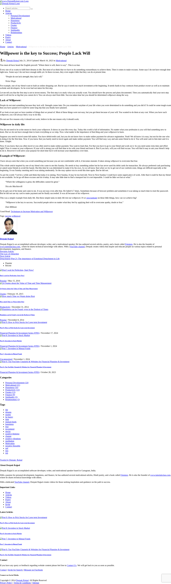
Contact (8, 42)
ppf (6, 448)
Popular (3, 281)
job (6, 453)
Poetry (8, 37)
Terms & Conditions (22, 583)
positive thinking (12, 434)
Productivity (16, 23)
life (6, 410)
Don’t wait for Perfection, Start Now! (12, 275)
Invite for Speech (15, 570)
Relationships (16, 32)
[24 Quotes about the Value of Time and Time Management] (25, 283)
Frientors (129, 244)
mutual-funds (10, 422)
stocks (8, 431)
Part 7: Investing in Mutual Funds (11, 354)
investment (9, 429)
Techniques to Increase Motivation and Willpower (32, 211)
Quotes (14, 25)
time (7, 419)
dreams (8, 412)
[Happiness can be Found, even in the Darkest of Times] (24, 309)
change (8, 436)
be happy (9, 417)
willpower (16, 216)
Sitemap (35, 583)
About (8, 40)
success (8, 216)
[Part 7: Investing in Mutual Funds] (15, 348)
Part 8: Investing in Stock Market (11, 341)
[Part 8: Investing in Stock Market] (15, 335)
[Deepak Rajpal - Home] (14, 1)
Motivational (16, 18)
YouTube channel (77, 246)
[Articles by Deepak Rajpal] (8, 234)
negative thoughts (12, 446)
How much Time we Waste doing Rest (12, 301)
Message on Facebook (33, 570)
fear (7, 426)
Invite (7, 504)
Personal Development (20, 16)
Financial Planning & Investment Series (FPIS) (19, 333)
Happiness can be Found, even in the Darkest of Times (17, 315)
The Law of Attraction (9, 252)
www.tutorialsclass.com (10, 246)
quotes (8, 414)
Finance (14, 28)
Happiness (15, 20)
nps (6, 451)
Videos (8, 35)
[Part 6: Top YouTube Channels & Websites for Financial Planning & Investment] (34, 361)
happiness (9, 424)
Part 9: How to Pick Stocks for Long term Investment (17, 328)
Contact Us (71, 565)
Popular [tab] (8, 263)
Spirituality (15, 30)
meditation (9, 441)
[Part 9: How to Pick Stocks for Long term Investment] (23, 322)
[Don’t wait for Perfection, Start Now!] (17, 270)
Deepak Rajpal (12, 60)
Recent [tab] (8, 265)
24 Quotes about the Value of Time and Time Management (19, 288)
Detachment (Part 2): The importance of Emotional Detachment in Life (30, 257)
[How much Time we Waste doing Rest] (17, 296)
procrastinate (91, 198)
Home (2, 47)
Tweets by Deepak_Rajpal (11, 460)
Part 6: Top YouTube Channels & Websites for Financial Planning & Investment (25, 367)
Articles (8, 13)
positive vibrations (13, 438)
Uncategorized (6, 359)
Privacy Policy (6, 583)
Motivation (10, 443)
